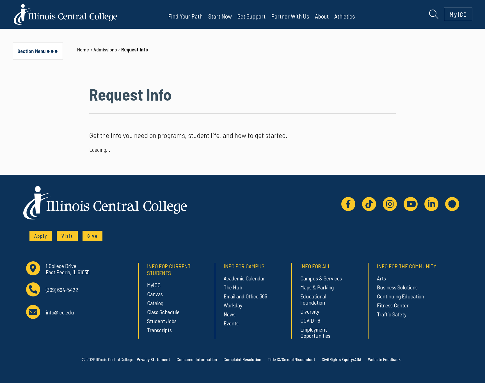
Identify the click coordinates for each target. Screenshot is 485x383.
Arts (381, 278)
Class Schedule (163, 312)
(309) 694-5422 (62, 290)
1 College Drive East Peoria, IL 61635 (68, 269)
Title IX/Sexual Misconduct (291, 359)
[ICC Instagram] (390, 204)
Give (92, 236)
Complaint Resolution (242, 359)
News (229, 314)
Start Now (220, 16)
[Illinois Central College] (65, 13)
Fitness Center (393, 305)
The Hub (233, 287)
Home (83, 49)
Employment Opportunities (315, 332)
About (322, 16)
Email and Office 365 (245, 296)
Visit (67, 236)
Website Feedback (384, 359)
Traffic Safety (391, 314)
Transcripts (159, 330)
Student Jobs (162, 321)
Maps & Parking (317, 287)
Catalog (155, 303)
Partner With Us (290, 16)
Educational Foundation (313, 299)
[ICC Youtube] (410, 204)
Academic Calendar (244, 278)
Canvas (155, 294)
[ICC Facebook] (348, 204)
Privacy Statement (153, 359)
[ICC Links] (452, 204)
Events (231, 323)
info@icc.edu (60, 312)
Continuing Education (400, 296)
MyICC (458, 14)
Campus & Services (321, 278)
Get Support (251, 16)
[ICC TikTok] (369, 204)
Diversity (309, 311)
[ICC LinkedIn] (431, 204)
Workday (233, 305)
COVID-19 (310, 320)
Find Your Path (185, 16)
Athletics (344, 16)
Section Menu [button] (31, 51)
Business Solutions (397, 287)
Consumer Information (197, 359)
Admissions (105, 49)
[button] (433, 13)
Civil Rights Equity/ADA (342, 359)
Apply (40, 236)
